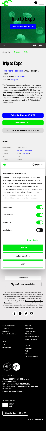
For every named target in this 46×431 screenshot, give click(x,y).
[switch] (39, 215)
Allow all (23, 248)
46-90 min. (25, 153)
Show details (32, 240)
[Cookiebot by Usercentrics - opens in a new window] (32, 165)
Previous (34, 45)
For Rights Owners (31, 356)
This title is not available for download (23, 130)
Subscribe (28, 348)
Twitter (26, 52)
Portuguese (20, 77)
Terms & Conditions (9, 334)
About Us (5, 329)
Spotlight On (29, 329)
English (14, 80)
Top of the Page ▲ (36, 419)
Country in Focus (31, 339)
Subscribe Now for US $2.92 (23, 27)
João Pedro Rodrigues (12, 71)
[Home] (7, 3)
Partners (5, 331)
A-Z (3, 344)
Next (40, 45)
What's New (29, 334)
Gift (26, 353)
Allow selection (23, 256)
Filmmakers (6, 347)
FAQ (26, 351)
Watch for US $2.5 (23, 123)
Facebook (17, 52)
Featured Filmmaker (32, 337)
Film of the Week (30, 331)
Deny (23, 264)
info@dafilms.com (16, 391)
